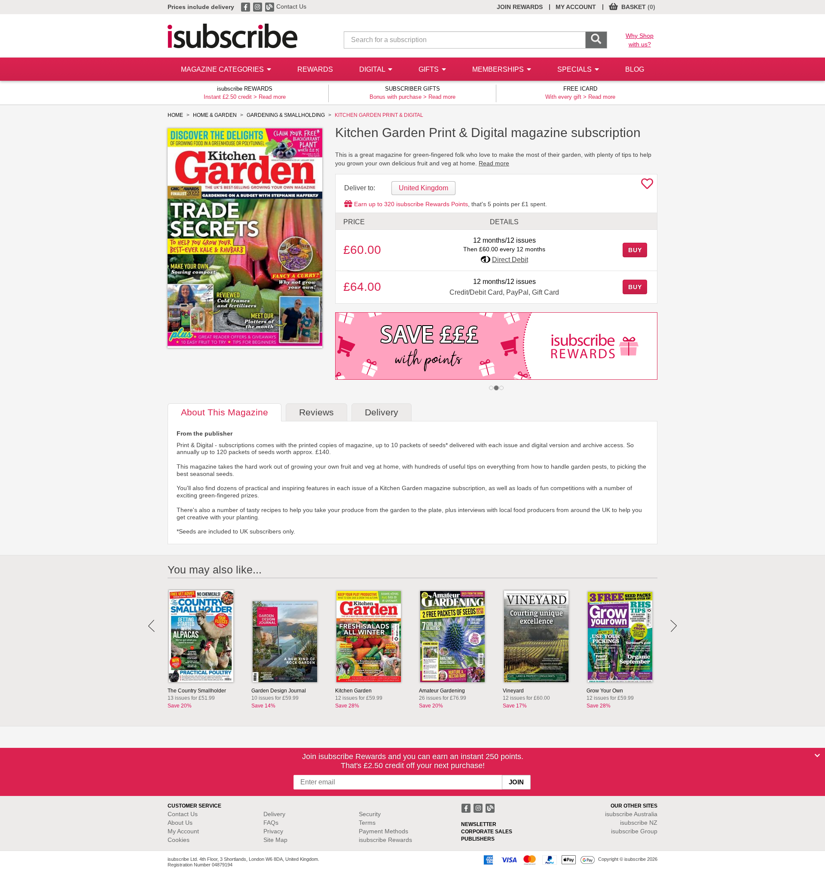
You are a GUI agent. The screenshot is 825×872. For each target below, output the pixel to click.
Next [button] (673, 626)
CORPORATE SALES (486, 832)
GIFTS (429, 69)
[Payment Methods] (537, 859)
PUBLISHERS (478, 839)
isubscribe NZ (638, 822)
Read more (272, 97)
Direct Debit (510, 259)
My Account (183, 831)
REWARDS (315, 69)
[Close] (817, 755)
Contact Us (291, 6)
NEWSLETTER (478, 824)
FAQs (270, 822)
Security (370, 814)
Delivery (274, 814)
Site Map (275, 839)
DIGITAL (373, 69)
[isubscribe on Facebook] (246, 6)
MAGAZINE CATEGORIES (223, 69)
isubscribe (631, 814)
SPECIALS (575, 69)
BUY (635, 250)
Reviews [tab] (316, 412)
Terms (367, 822)
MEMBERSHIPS (499, 69)
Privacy (273, 831)
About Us (180, 822)
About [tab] (224, 412)
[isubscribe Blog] (270, 6)
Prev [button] (151, 626)
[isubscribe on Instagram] (258, 6)
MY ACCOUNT (576, 6)
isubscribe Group (634, 831)
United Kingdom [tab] (423, 188)
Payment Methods (383, 831)
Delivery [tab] (381, 412)
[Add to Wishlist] (647, 186)
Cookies (178, 839)
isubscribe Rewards (385, 839)
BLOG (634, 69)
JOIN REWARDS (520, 6)
